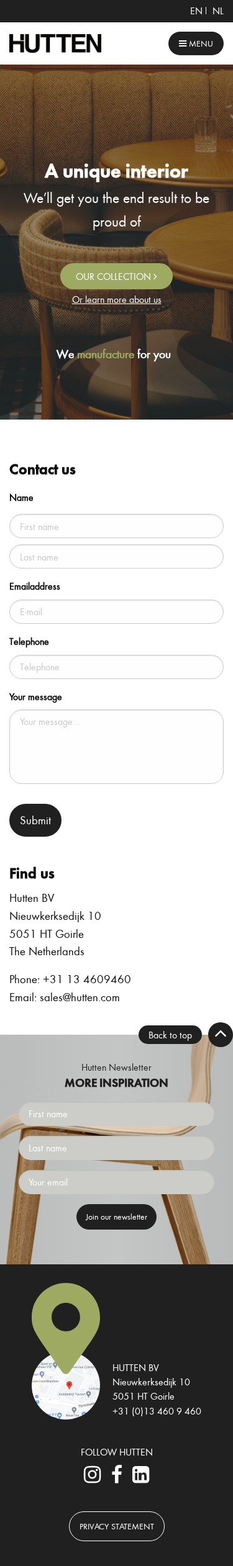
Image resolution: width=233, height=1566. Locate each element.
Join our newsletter (116, 1216)
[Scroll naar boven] (220, 1034)
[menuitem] (196, 10)
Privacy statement (117, 1526)
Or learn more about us (117, 299)
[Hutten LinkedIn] (141, 1478)
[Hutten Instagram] (92, 1478)
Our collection (114, 276)
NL (218, 10)
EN (196, 10)
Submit (35, 819)
